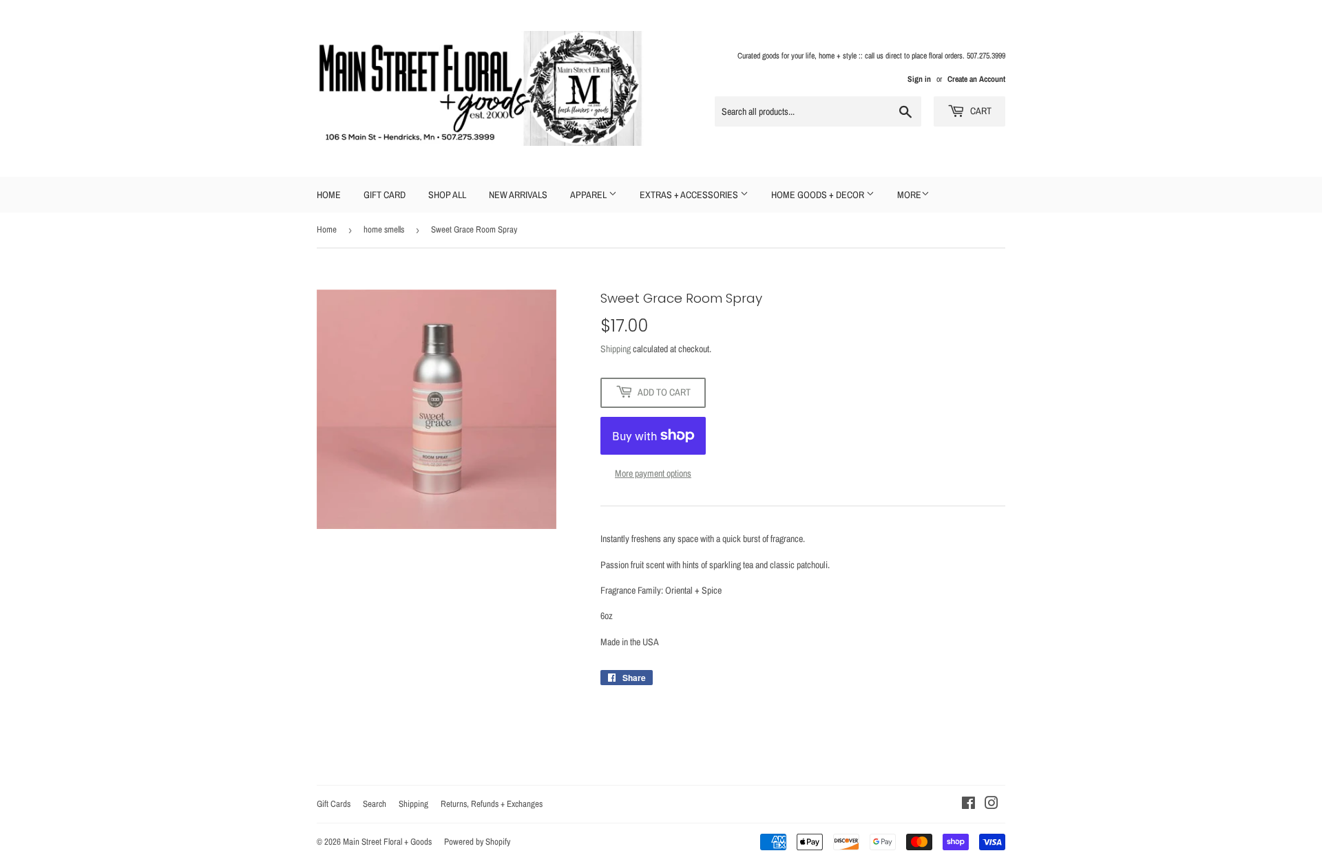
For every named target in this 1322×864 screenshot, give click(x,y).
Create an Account (976, 79)
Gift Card (385, 194)
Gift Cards (333, 804)
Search (374, 804)
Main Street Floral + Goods (387, 841)
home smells (384, 229)
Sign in (919, 79)
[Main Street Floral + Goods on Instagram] (991, 805)
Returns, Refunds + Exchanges (492, 804)
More (909, 194)
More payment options (653, 473)
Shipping (615, 349)
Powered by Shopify (477, 841)
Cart (980, 111)
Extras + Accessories (690, 194)
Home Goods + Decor (818, 194)
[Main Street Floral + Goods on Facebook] (968, 805)
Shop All (447, 194)
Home (329, 194)
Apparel (589, 194)
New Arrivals (518, 194)
